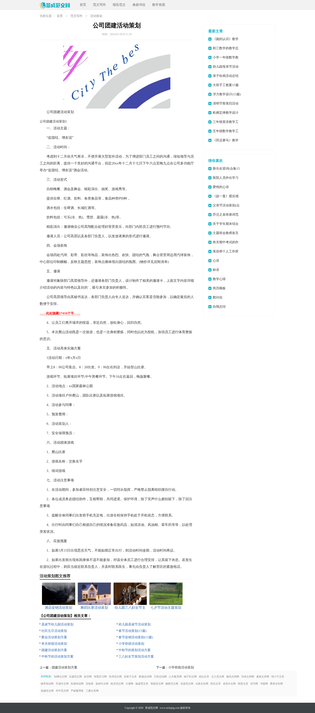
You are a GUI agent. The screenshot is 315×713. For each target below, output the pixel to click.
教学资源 (158, 4)
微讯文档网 (232, 676)
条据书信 (138, 4)
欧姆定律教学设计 (225, 112)
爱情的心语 (221, 187)
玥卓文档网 (247, 676)
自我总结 (219, 306)
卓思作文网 (229, 683)
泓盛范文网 (75, 676)
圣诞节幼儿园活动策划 (57, 624)
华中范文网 (62, 690)
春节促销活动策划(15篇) (135, 637)
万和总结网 (160, 676)
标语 (216, 269)
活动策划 (96, 16)
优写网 (254, 683)
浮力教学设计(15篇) (227, 94)
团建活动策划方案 (54, 650)
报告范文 (119, 4)
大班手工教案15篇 (226, 85)
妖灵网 (88, 676)
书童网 (264, 683)
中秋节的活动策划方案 (57, 656)
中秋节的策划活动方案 (134, 650)
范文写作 (99, 4)
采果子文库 (130, 676)
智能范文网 (156, 683)
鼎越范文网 (47, 690)
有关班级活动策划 (54, 643)
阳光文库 (215, 683)
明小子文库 (277, 676)
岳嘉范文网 (186, 683)
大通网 (129, 683)
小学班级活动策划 (131, 643)
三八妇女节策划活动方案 (136, 656)
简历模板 (219, 288)
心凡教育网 (175, 676)
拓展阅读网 (77, 683)
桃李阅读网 (47, 683)
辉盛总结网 (145, 676)
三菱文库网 (92, 690)
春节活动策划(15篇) (132, 630)
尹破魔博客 (77, 690)
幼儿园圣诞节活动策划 (134, 624)
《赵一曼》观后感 (225, 196)
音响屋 (89, 683)
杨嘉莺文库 (141, 683)
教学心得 (219, 279)
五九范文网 (217, 676)
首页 (83, 4)
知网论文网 (60, 676)
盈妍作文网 (102, 683)
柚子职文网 (190, 676)
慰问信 (217, 297)
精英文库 (243, 683)
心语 (216, 260)
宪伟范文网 (115, 676)
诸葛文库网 (262, 676)
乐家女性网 (201, 683)
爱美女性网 (276, 683)
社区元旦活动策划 (54, 630)
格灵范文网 (117, 683)
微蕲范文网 (171, 683)
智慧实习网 (100, 676)
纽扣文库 (204, 676)
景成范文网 (151, 707)
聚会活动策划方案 (54, 637)
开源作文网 (62, 683)
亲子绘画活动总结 (225, 76)
